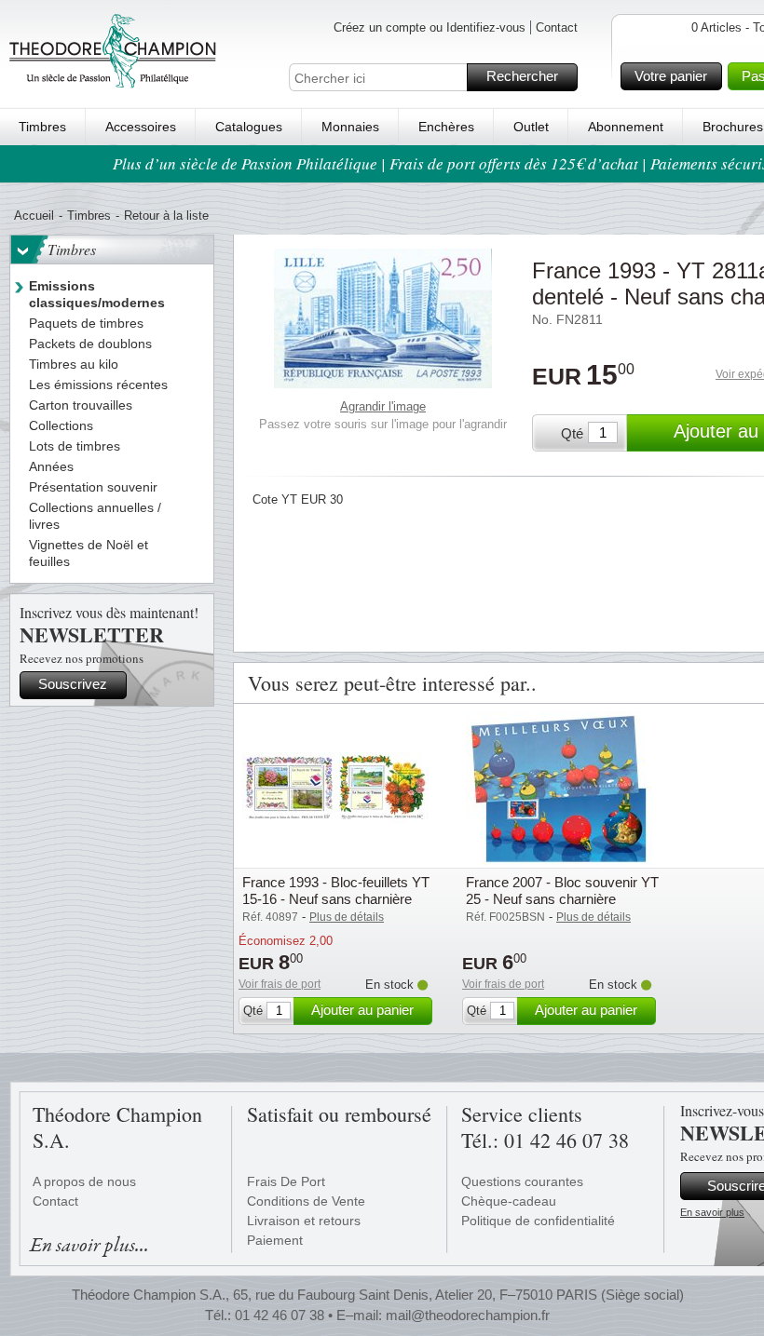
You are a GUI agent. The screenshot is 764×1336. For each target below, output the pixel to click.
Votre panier (670, 76)
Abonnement (625, 126)
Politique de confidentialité (538, 1220)
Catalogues (248, 126)
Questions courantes (522, 1181)
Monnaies (350, 126)
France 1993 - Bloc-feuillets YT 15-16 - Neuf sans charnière (336, 890)
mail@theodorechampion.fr (468, 1315)
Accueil (34, 216)
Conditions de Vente (306, 1201)
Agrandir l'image (383, 406)
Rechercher (522, 76)
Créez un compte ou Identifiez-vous (429, 27)
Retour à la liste (166, 216)
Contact (557, 27)
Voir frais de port (280, 984)
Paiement (275, 1240)
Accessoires (140, 126)
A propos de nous (84, 1181)
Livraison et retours (304, 1220)
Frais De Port (286, 1181)
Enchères (446, 126)
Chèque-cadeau (508, 1201)
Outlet (531, 126)
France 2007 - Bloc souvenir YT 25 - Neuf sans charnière (562, 890)
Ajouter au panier (362, 1010)
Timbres (42, 126)
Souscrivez (72, 684)
